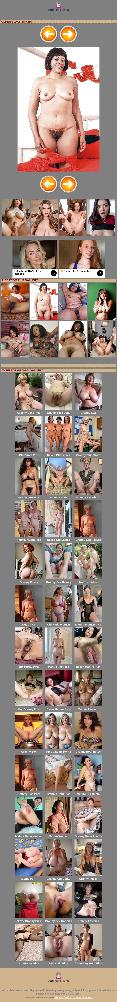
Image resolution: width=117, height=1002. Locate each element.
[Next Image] (68, 42)
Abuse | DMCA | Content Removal (73, 997)
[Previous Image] (48, 42)
